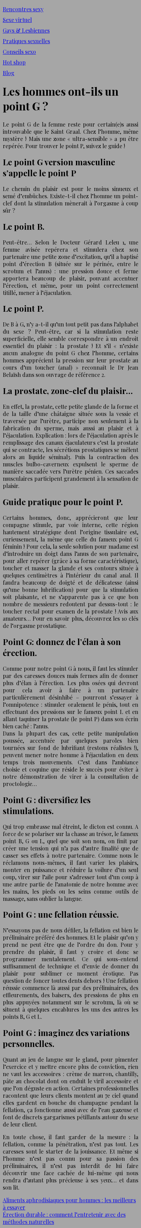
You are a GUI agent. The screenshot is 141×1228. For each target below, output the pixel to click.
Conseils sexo (19, 51)
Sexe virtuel (17, 19)
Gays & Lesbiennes (26, 30)
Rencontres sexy (23, 9)
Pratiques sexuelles (26, 41)
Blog (8, 72)
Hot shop (14, 62)
